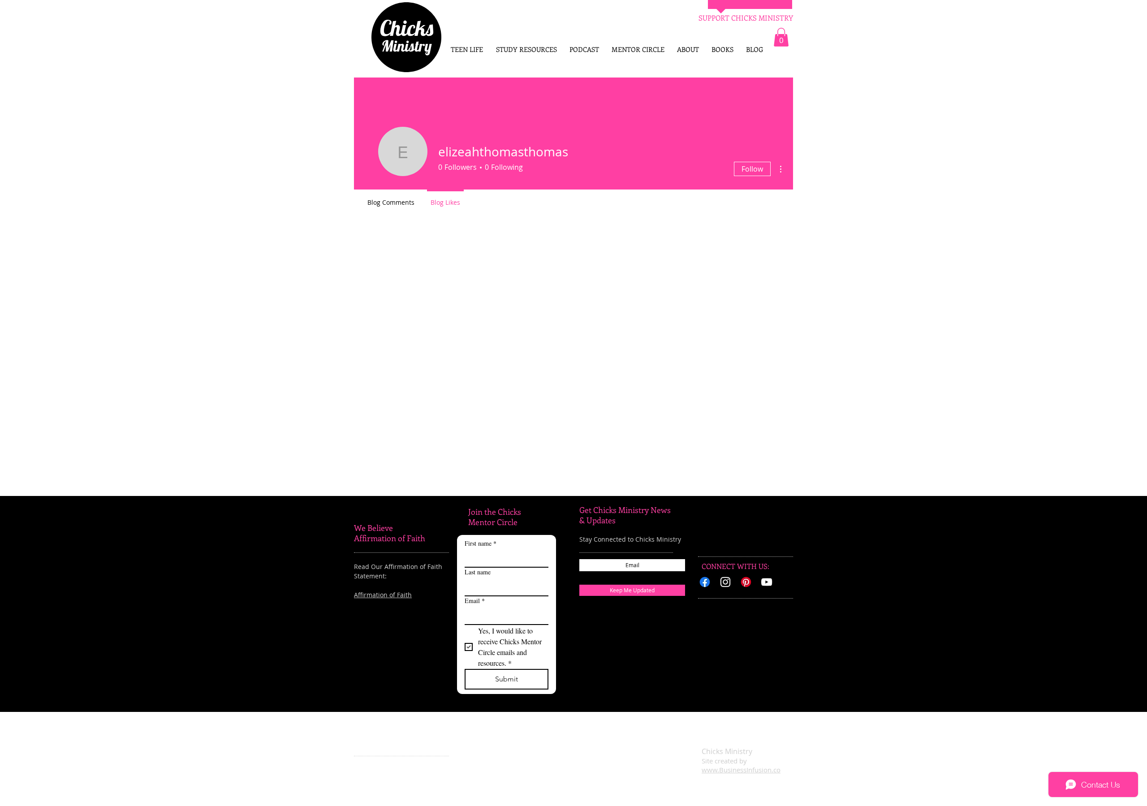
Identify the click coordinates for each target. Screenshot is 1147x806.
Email (475, 600)
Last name (478, 572)
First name (480, 543)
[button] (781, 37)
